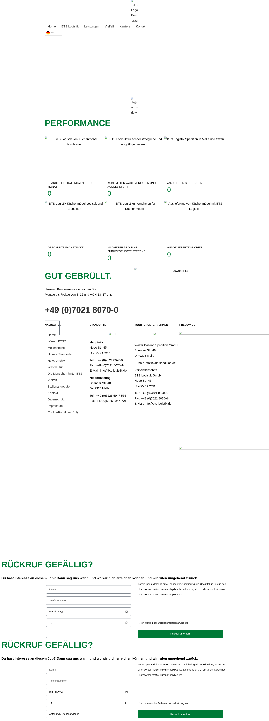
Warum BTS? (57, 341)
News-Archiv (56, 360)
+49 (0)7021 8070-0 (81, 310)
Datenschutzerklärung (171, 622)
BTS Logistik (70, 26)
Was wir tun (55, 367)
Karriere (125, 26)
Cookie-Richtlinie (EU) (63, 412)
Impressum (55, 406)
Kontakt (141, 26)
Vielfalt (109, 26)
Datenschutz (56, 399)
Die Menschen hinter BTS (65, 373)
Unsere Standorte (59, 354)
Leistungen (91, 26)
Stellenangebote (59, 386)
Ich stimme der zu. (164, 622)
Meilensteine (56, 348)
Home (52, 26)
